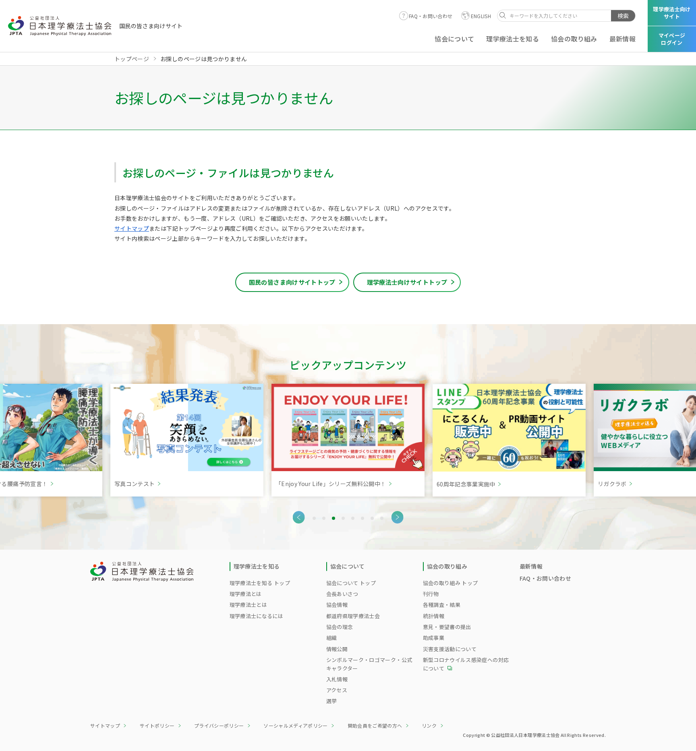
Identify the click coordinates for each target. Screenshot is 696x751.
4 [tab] (343, 518)
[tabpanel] (186, 440)
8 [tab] (381, 518)
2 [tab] (323, 518)
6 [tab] (362, 518)
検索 (623, 16)
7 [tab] (372, 518)
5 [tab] (352, 518)
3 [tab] (333, 518)
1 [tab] (314, 518)
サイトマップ (131, 228)
